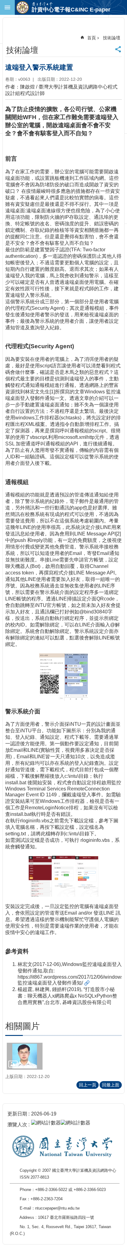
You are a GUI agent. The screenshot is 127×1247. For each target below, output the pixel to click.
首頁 (91, 37)
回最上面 (110, 1084)
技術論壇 (111, 37)
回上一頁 (87, 1084)
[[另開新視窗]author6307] (25, 1056)
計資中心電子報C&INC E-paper (71, 9)
